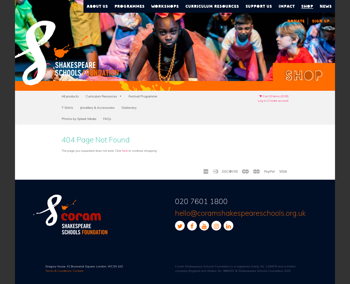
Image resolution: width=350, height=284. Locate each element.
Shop (307, 6)
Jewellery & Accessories (97, 108)
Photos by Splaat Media (79, 119)
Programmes (129, 6)
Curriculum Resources (102, 96)
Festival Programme (142, 96)
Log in (262, 100)
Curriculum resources (212, 6)
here (125, 151)
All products (70, 96)
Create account (278, 100)
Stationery (129, 108)
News (326, 6)
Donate (296, 21)
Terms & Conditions (58, 271)
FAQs (107, 119)
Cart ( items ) (275, 96)
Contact (78, 271)
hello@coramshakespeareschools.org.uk (240, 213)
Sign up (321, 21)
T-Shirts (67, 108)
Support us (258, 6)
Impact (287, 6)
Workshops (165, 6)
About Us (97, 6)
